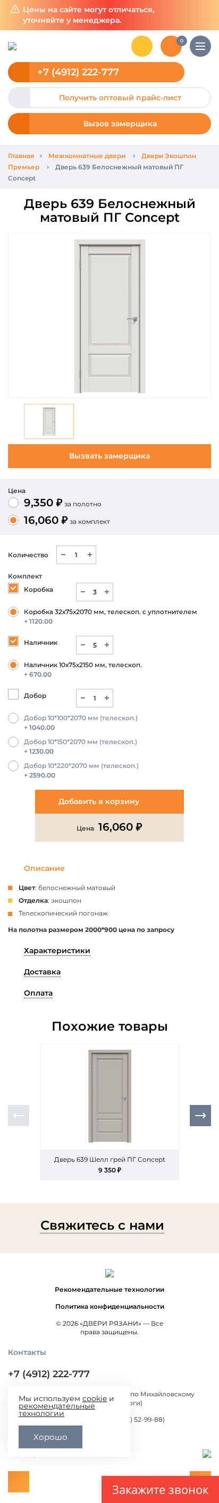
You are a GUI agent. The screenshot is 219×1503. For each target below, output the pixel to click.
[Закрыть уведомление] (203, 15)
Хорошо (50, 1437)
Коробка (38, 589)
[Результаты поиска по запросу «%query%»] (142, 46)
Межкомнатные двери (86, 156)
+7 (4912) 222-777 (78, 72)
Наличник (40, 642)
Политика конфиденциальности (109, 1306)
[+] (89, 555)
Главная (21, 156)
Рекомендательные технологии (109, 1289)
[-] (63, 555)
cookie (94, 1398)
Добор (35, 695)
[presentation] (18, 1115)
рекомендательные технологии (57, 1409)
